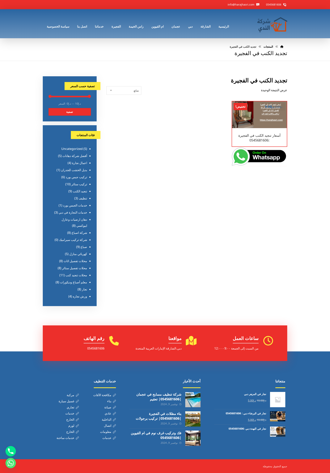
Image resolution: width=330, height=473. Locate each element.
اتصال (107, 425)
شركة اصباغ (79, 233)
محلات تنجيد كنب (76, 275)
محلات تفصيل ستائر (74, 268)
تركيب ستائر (79, 184)
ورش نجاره (80, 296)
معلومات (105, 432)
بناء (109, 401)
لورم (71, 425)
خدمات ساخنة (65, 438)
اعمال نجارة (79, 163)
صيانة (107, 407)
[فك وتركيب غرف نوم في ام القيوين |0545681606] (193, 438)
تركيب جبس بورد (76, 177)
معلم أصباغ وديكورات (73, 282)
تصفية (69, 112)
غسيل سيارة (66, 401)
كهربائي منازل (78, 254)
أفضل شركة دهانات (74, 156)
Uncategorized (72, 149)
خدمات (69, 413)
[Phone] (11, 451)
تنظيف (83, 198)
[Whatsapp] (11, 463)
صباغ (84, 247)
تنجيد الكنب (80, 191)
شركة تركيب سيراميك (73, 240)
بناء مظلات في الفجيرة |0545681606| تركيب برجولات (158, 416)
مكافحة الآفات (102, 395)
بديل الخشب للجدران (74, 170)
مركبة (70, 395)
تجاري (70, 407)
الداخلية (106, 419)
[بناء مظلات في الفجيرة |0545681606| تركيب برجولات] (193, 419)
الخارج (70, 419)
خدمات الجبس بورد (75, 205)
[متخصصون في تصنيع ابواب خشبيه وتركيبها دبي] (271, 23)
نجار (84, 289)
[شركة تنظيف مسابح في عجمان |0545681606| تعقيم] (193, 399)
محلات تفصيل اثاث (75, 261)
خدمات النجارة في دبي (73, 212)
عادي (108, 413)
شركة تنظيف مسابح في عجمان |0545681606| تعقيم (158, 396)
